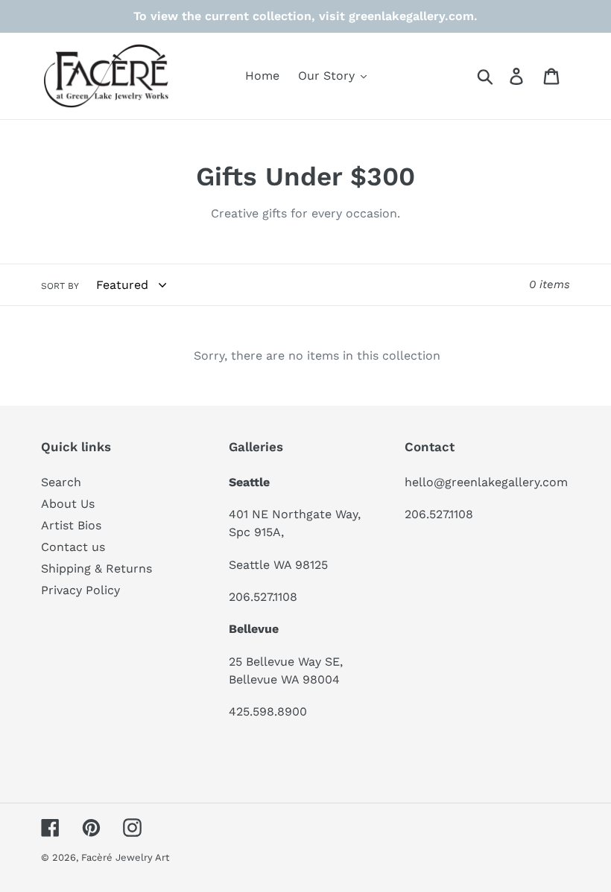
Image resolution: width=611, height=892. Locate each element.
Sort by (60, 286)
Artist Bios (71, 525)
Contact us (73, 547)
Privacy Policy (80, 590)
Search (61, 482)
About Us (68, 504)
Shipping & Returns (96, 568)
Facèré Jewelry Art (125, 857)
